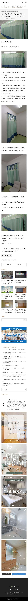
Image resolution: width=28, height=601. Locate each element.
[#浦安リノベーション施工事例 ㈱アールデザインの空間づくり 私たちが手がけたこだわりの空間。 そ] (14, 523)
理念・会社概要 (10, 594)
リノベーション (12, 592)
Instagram (15, 589)
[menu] (26, 2)
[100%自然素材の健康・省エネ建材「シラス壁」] (7, 264)
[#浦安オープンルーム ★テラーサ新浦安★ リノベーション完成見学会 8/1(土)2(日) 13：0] (14, 459)
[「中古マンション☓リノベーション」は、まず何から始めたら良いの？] (20, 264)
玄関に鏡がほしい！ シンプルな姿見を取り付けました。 (14, 372)
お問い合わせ (17, 594)
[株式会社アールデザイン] (6, 2)
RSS (17, 589)
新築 (18, 592)
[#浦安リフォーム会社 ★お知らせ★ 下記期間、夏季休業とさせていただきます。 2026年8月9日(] (14, 427)
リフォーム (4, 11)
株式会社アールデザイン (11, 260)
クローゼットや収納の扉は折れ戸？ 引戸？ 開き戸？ (14, 349)
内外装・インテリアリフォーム (12, 11)
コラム (21, 592)
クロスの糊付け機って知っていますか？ (11, 365)
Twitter (10, 589)
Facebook (12, 589)
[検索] (22, 2)
